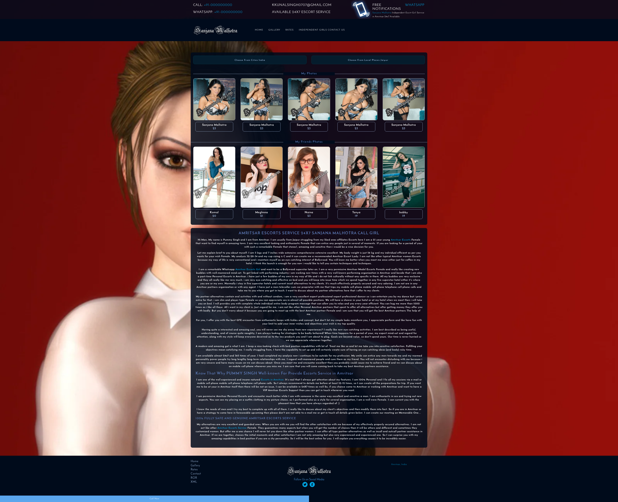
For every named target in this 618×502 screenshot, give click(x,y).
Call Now (154, 498)
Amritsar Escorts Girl (247, 269)
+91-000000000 (218, 5)
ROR (194, 478)
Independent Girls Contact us (322, 30)
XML (194, 482)
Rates (290, 30)
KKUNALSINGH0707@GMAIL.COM (302, 5)
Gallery (274, 30)
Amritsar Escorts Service (232, 428)
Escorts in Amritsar (272, 380)
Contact (196, 473)
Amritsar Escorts (401, 240)
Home (259, 30)
